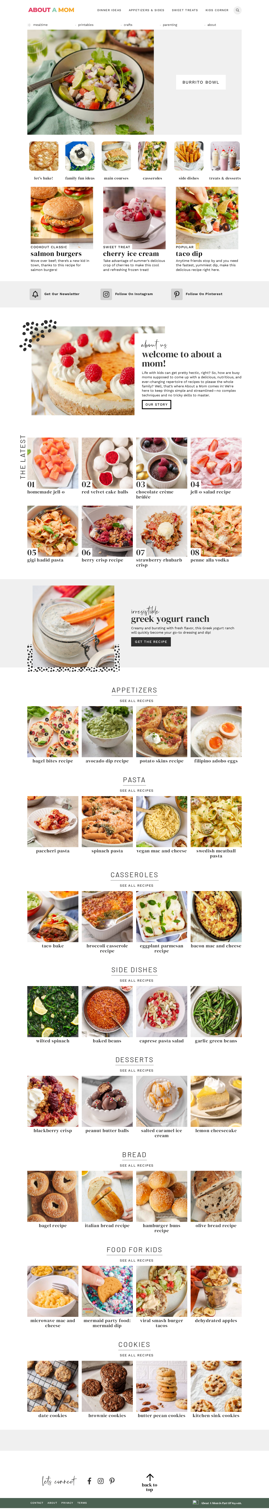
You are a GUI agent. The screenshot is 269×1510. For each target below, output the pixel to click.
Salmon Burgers (56, 253)
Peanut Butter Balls (107, 1130)
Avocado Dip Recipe (107, 761)
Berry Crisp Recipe (102, 560)
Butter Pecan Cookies (162, 1415)
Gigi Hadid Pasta (45, 560)
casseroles (152, 178)
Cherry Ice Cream (131, 253)
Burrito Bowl (200, 82)
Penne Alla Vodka (210, 560)
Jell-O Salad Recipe (211, 492)
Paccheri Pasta (53, 851)
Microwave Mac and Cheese (52, 1323)
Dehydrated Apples (216, 1320)
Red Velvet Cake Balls (105, 492)
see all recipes (137, 701)
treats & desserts (225, 178)
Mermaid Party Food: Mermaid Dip (107, 1323)
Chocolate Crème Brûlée (155, 494)
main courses (116, 178)
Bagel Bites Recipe (53, 761)
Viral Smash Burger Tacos (161, 1323)
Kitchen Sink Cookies (216, 1415)
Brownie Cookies (107, 1415)
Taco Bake (53, 946)
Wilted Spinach (52, 1041)
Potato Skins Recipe (162, 761)
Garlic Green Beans (216, 1041)
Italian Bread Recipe (107, 1225)
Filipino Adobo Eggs (216, 761)
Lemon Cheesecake (216, 1130)
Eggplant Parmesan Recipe (162, 948)
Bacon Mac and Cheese (216, 946)
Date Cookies (52, 1415)
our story (156, 404)
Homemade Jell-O (46, 492)
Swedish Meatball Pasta (216, 853)
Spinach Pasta (107, 851)
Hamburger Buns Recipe (162, 1228)
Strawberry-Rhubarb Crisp (159, 562)
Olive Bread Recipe (216, 1225)
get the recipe (151, 642)
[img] (89, 1481)
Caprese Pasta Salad (162, 1041)
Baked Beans (107, 1041)
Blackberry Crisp (53, 1130)
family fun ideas (80, 178)
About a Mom (51, 10)
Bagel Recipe (53, 1225)
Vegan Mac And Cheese (162, 851)
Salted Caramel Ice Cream (161, 1133)
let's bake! (43, 178)
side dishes (189, 178)
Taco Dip (189, 253)
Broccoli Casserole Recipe (107, 948)
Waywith (236, 1503)
